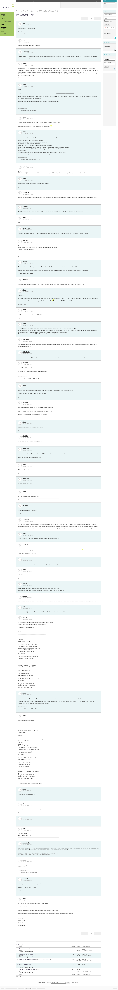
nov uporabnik (107, 31)
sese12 (25, 262)
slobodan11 (26, 339)
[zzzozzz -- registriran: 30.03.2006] (20, 64)
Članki (2, 24)
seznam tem (107, 46)
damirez (25, 559)
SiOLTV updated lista (25, 964)
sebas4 (20, 950)
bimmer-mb (84, 954)
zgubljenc (25, 241)
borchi (24, 309)
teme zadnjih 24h (7, 21)
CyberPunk (26, 51)
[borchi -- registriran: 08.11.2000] (20, 310)
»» (99, 18)
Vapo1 (24, 898)
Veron (83, 964)
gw (19, 971)
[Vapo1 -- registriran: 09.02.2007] (20, 899)
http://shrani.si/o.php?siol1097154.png (65, 93)
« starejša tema (41, 982)
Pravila (2, 988)
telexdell (84, 959)
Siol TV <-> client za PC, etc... (27, 969)
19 (46, 959)
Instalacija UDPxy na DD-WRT (27, 954)
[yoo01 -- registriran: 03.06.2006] (20, 24)
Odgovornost (21, 988)
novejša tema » (75, 982)
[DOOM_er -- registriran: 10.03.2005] (20, 545)
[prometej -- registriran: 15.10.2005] (20, 280)
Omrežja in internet (28, 951)
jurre (83, 969)
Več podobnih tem (20, 976)
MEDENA (25, 363)
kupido (25, 596)
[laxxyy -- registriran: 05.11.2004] (20, 324)
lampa (24, 533)
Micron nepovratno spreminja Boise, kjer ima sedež (33, 1)
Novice (3, 14)
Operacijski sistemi (28, 957)
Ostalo (2, 31)
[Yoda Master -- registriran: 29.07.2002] (20, 844)
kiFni (24, 828)
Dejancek (25, 879)
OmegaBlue (27, 159)
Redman (25, 206)
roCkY (24, 40)
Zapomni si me (108, 21)
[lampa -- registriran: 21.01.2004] (20, 534)
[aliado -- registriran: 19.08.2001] (20, 85)
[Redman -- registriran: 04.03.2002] (20, 207)
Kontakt (34, 988)
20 (47, 959)
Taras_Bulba (26, 228)
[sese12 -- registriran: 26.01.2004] (20, 262)
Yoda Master (26, 843)
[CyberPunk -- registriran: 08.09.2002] (20, 52)
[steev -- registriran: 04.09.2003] (20, 179)
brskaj (4, 28)
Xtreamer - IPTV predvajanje (27, 959)
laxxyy (24, 323)
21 (49, 959)
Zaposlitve (3, 27)
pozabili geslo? (107, 33)
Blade (24, 693)
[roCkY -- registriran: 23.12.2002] (20, 41)
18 (44, 959)
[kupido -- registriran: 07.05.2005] (20, 597)
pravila (4, 33)
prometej (25, 279)
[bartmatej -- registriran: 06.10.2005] (20, 506)
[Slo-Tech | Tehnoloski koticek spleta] (8, 6)
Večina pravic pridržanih (11, 988)
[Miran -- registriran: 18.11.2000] (20, 291)
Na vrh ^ (115, 988)
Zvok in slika (27, 962)
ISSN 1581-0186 (41, 988)
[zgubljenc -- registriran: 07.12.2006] (20, 241)
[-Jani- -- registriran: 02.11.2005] (20, 218)
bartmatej (25, 505)
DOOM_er (25, 544)
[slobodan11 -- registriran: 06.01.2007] (20, 340)
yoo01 (24, 23)
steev (24, 178)
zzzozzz (25, 63)
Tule (19, 222)
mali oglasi (5, 20)
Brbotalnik (26, 166)
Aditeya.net (34, 510)
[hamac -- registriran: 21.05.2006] (20, 118)
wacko (20, 966)
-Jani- (24, 217)
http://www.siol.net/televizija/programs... (27, 906)
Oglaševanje (28, 988)
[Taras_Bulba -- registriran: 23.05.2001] (20, 229)
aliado (24, 84)
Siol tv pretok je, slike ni (26, 949)
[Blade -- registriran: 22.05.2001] (20, 693)
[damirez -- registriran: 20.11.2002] (20, 559)
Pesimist (21, 955)
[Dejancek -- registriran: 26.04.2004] (20, 879)
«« (83, 18)
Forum (2, 18)
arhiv (4, 15)
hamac (25, 117)
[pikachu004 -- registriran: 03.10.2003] (20, 449)
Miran (24, 290)
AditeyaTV (31, 273)
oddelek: (49, 982)
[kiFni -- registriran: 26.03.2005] (20, 829)
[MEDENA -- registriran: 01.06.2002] (20, 363)
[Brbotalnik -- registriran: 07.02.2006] (20, 167)
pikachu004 (26, 448)
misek (20, 960)
